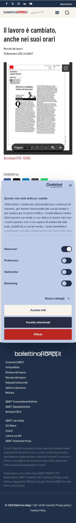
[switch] (66, 260)
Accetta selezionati (38, 322)
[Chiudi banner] (70, 185)
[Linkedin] (24, 4)
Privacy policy (63, 505)
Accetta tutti (38, 310)
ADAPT (30, 53)
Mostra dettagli (55, 298)
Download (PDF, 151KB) (17, 158)
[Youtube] (31, 4)
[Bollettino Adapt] (24, 12)
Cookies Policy (38, 510)
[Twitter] (12, 4)
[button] (67, 12)
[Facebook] (6, 4)
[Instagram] (18, 4)
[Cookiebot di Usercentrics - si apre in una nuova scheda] (47, 185)
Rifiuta (38, 334)
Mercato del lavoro (13, 48)
